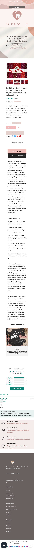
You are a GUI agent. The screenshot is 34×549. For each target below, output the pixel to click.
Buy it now (15, 133)
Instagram (8, 528)
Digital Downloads (11, 506)
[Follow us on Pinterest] (20, 136)
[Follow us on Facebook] (12, 136)
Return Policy (9, 493)
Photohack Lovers (15, 473)
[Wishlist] (19, 128)
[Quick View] (21, 340)
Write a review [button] (17, 388)
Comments (21, 155)
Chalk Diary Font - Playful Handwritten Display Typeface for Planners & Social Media (17, 353)
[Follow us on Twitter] (15, 136)
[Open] (4, 545)
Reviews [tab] (11, 155)
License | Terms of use (11, 509)
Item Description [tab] (17, 151)
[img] (3, 399)
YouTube (8, 523)
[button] (10, 98)
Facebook (8, 531)
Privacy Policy (9, 498)
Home (8, 46)
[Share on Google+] (17, 136)
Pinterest (8, 526)
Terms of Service (10, 495)
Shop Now (17, 7)
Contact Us (9, 512)
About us (8, 515)
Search (8, 490)
